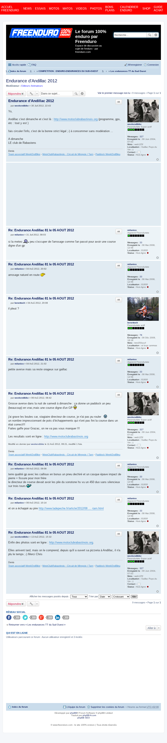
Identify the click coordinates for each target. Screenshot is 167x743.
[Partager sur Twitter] (25, 618)
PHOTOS (96, 8)
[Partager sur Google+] (42, 618)
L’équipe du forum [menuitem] (76, 707)
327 (142, 136)
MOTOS (54, 8)
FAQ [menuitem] (34, 64)
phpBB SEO (83, 718)
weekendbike (134, 124)
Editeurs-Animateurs (32, 85)
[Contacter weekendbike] (139, 152)
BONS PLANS (110, 8)
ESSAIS (40, 8)
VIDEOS (81, 8)
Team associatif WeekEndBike (24, 154)
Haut (157, 159)
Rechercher (149, 35)
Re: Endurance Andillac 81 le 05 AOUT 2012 (41, 230)
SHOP (146, 8)
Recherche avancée (156, 35)
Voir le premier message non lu (114, 93)
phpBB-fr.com (89, 715)
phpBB (73, 713)
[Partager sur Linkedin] (58, 618)
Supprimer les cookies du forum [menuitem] (107, 707)
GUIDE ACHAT (158, 8)
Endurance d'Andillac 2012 (31, 80)
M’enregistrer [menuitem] (135, 64)
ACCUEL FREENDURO (10, 8)
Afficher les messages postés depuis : (50, 596)
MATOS (68, 8)
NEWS (27, 8)
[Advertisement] (65, 194)
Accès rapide (19, 64)
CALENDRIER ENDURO (129, 8)
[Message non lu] (9, 105)
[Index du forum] (41, 42)
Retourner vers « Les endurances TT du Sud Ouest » (37, 624)
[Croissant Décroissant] (121, 596)
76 (141, 335)
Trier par (94, 596)
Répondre (14, 94)
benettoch (132, 322)
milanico (132, 230)
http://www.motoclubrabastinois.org (76, 119)
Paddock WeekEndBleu (107, 154)
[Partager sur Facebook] (9, 618)
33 (141, 242)
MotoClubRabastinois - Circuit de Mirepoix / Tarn (67, 154)
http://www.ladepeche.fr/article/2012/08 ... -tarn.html (71, 508)
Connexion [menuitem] (153, 64)
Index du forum (20, 707)
